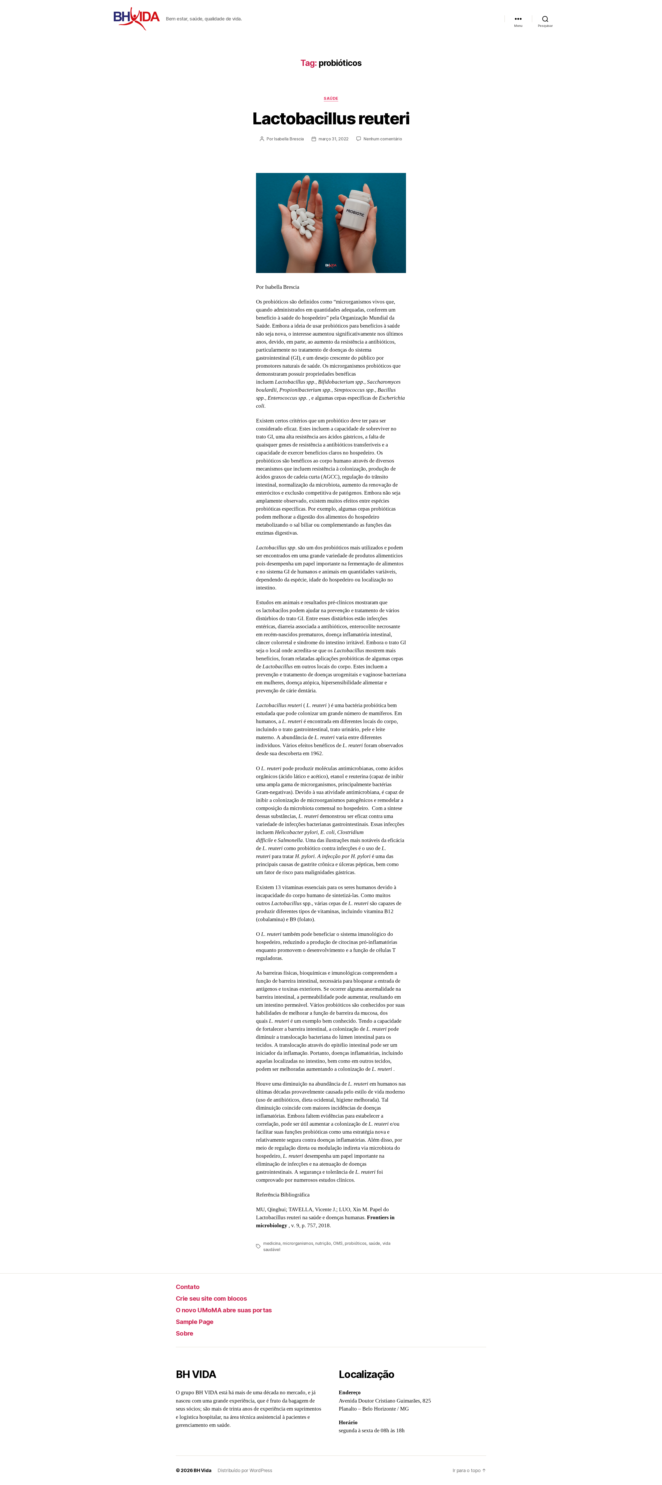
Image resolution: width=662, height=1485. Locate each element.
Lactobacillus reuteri (330, 118)
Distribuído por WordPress (244, 1470)
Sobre (184, 1333)
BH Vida (202, 1470)
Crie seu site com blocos (211, 1298)
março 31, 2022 (334, 138)
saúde (331, 98)
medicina (272, 1243)
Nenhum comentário (383, 138)
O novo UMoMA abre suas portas (224, 1310)
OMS (337, 1243)
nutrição (323, 1243)
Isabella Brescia (289, 138)
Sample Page (195, 1321)
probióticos (355, 1243)
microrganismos (298, 1243)
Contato (187, 1287)
